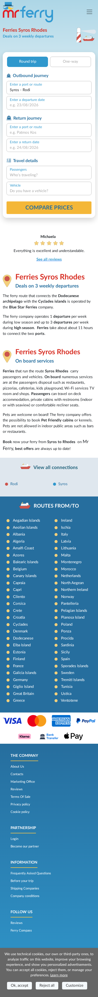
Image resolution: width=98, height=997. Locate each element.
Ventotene (69, 700)
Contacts (17, 774)
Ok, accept (19, 985)
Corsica (19, 604)
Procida (67, 638)
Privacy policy (20, 804)
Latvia (66, 541)
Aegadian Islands (26, 520)
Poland (66, 624)
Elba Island (22, 645)
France (18, 666)
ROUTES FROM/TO (56, 506)
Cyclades (20, 624)
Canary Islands (25, 576)
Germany (20, 680)
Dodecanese (23, 638)
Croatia (19, 617)
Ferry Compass (21, 930)
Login (14, 839)
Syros (63, 484)
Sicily (65, 652)
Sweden (67, 673)
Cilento (19, 597)
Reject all (47, 985)
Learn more (59, 975)
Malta (65, 555)
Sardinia (67, 645)
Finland (19, 659)
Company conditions (25, 896)
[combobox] (49, 90)
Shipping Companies (25, 888)
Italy (64, 534)
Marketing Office (23, 782)
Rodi (14, 484)
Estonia (19, 652)
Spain (65, 659)
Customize (74, 985)
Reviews (17, 789)
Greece (19, 700)
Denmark (20, 631)
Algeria (18, 541)
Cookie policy (20, 812)
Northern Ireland (74, 590)
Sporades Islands (74, 666)
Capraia (19, 583)
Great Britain (23, 694)
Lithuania (68, 548)
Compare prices (49, 207)
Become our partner (25, 846)
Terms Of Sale (20, 797)
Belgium (20, 569)
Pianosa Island (72, 617)
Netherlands (71, 576)
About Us (17, 766)
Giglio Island (23, 687)
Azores (18, 555)
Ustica (66, 694)
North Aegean (72, 583)
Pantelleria (69, 604)
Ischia (65, 527)
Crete (17, 611)
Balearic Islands (25, 562)
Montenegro (71, 562)
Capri (17, 590)
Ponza (66, 631)
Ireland (66, 520)
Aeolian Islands (25, 527)
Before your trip (22, 881)
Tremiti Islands (73, 680)
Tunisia (66, 687)
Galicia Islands (24, 673)
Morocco (68, 569)
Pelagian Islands (74, 611)
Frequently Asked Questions (31, 873)
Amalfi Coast (23, 548)
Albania (19, 534)
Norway (67, 597)
